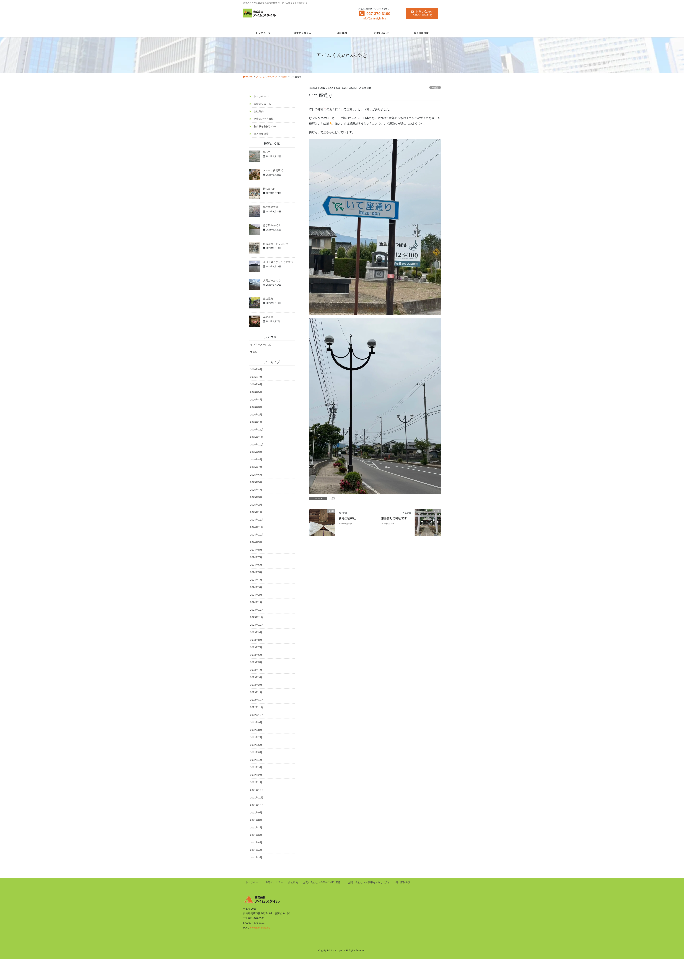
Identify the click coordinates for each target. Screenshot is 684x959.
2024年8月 (256, 549)
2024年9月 (256, 542)
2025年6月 (256, 474)
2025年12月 (257, 429)
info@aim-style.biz (374, 18)
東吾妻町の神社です (394, 518)
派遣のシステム (262, 103)
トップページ (261, 96)
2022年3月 (256, 767)
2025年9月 (256, 452)
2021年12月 (257, 790)
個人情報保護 (261, 133)
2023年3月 (256, 677)
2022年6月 (256, 745)
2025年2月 (256, 504)
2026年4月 (256, 399)
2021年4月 (256, 850)
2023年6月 (256, 654)
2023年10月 (257, 624)
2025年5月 (256, 482)
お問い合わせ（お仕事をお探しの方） (369, 882)
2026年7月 (256, 377)
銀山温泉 (268, 298)
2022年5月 (256, 752)
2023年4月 (256, 669)
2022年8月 (256, 730)
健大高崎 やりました (275, 243)
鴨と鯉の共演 (270, 207)
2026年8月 (256, 369)
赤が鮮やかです (272, 225)
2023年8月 (256, 639)
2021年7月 (256, 827)
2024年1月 (256, 602)
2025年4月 (256, 489)
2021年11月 (256, 797)
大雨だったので (272, 280)
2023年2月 (256, 684)
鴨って (267, 152)
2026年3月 (256, 407)
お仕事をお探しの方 (265, 126)
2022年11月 (256, 707)
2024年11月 (256, 527)
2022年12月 (257, 699)
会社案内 (259, 111)
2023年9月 (256, 632)
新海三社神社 (347, 518)
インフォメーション (261, 344)
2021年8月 (256, 820)
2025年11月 (256, 437)
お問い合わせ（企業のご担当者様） (323, 882)
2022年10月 (257, 715)
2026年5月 (256, 392)
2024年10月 (257, 534)
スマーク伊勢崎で (273, 170)
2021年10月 (257, 805)
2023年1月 (256, 692)
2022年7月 (256, 737)
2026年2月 (256, 414)
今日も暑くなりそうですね (278, 262)
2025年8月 (256, 459)
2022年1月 (256, 782)
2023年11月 (256, 617)
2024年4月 (256, 579)
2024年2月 (256, 594)
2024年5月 (256, 572)
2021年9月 (256, 812)
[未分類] (322, 522)
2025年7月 (256, 467)
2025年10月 (257, 444)
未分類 (435, 87)
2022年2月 (256, 774)
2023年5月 (256, 662)
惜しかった (269, 188)
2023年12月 (257, 609)
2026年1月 (256, 422)
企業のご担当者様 (264, 118)
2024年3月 (256, 587)
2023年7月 (256, 647)
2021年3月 (256, 857)
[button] (422, 13)
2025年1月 (256, 512)
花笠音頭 (268, 317)
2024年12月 (257, 519)
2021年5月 (256, 842)
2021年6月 (256, 835)
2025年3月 (256, 497)
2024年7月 (256, 557)
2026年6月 (256, 384)
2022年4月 (256, 759)
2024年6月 (256, 564)
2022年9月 (256, 722)
